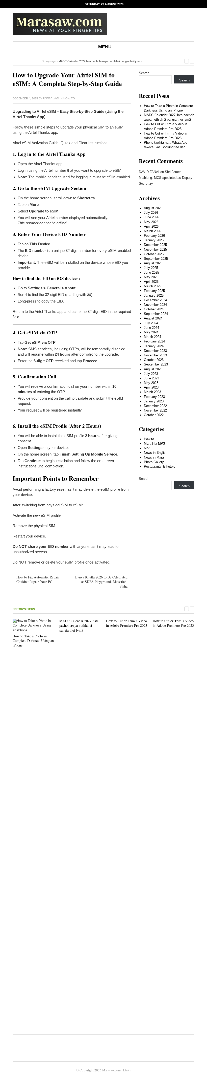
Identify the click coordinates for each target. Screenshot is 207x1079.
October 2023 (154, 360)
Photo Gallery (154, 462)
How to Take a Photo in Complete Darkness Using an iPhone (33, 641)
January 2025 (154, 295)
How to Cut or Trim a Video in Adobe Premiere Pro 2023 (126, 623)
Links (127, 1070)
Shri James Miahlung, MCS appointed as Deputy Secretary (165, 178)
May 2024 (151, 332)
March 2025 (152, 286)
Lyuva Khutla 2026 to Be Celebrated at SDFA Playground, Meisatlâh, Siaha (101, 582)
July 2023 (151, 374)
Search (144, 73)
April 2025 (151, 282)
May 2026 (151, 222)
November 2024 (155, 305)
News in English (155, 453)
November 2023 (155, 355)
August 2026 (153, 208)
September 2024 (156, 314)
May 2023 (151, 383)
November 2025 (155, 249)
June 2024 (151, 328)
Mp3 (147, 448)
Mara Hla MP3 (154, 443)
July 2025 (151, 268)
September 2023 (156, 364)
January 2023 (154, 401)
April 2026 (151, 226)
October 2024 (154, 309)
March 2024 (152, 337)
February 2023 (154, 397)
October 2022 (154, 415)
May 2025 (151, 277)
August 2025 (153, 263)
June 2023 (151, 378)
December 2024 (155, 300)
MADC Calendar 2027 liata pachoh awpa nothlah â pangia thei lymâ (99, 61)
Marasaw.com (111, 1070)
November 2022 (155, 410)
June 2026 (151, 217)
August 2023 (153, 369)
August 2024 (153, 318)
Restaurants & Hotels (159, 466)
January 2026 (154, 240)
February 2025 (154, 291)
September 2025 (156, 259)
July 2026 (151, 212)
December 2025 (155, 245)
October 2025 (154, 254)
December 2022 (155, 406)
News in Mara (154, 457)
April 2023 (151, 387)
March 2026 (152, 231)
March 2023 (152, 392)
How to (69, 98)
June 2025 (151, 272)
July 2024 (151, 323)
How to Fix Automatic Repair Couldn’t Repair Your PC (37, 579)
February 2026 (154, 236)
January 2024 (154, 346)
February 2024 (154, 341)
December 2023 (155, 351)
